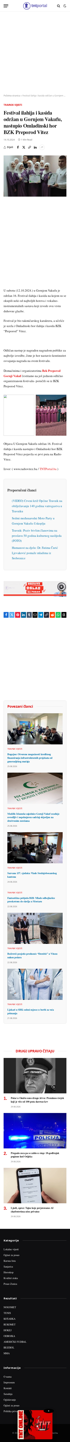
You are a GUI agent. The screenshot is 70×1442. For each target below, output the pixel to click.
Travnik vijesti (13, 104)
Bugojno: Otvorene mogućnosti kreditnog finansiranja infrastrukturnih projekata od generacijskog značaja (29, 757)
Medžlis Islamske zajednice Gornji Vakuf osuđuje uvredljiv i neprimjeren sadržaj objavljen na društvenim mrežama (33, 817)
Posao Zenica (10, 1283)
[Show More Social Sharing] (42, 147)
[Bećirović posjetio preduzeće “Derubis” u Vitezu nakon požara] (35, 928)
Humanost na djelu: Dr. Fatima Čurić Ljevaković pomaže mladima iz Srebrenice (35, 553)
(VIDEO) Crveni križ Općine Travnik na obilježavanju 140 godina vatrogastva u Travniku (37, 506)
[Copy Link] (29, 147)
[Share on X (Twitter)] (23, 147)
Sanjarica (8, 1266)
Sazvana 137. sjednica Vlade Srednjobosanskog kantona (32, 875)
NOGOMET (10, 1307)
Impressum (9, 1382)
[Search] (58, 6)
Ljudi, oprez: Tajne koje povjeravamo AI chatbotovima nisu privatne (32, 1209)
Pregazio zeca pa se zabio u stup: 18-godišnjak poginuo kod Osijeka (35, 1154)
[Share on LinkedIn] (35, 147)
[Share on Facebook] (18, 147)
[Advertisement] (35, 53)
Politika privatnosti (13, 1411)
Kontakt (8, 1388)
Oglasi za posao (11, 1255)
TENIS (7, 1313)
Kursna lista (10, 1260)
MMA (7, 1353)
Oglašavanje (10, 1399)
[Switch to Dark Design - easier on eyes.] (64, 6)
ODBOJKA (9, 1336)
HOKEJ (7, 1330)
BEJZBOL (9, 1347)
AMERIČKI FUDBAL (15, 1341)
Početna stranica (12, 95)
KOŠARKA (9, 1318)
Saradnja (8, 1394)
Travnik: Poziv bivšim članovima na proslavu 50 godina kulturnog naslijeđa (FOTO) (37, 535)
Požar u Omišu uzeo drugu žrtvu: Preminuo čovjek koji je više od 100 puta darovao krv (37, 1099)
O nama (7, 1376)
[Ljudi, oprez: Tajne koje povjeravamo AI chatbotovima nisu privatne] (35, 1185)
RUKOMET (10, 1324)
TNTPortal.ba (48, 469)
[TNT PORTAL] (35, 6)
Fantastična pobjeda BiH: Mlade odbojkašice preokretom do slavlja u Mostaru (31, 899)
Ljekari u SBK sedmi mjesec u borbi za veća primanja (30, 1011)
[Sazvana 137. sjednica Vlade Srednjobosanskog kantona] (35, 847)
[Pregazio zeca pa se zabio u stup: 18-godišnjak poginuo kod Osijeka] (35, 1130)
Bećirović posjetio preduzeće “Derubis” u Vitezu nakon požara (32, 955)
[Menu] (6, 6)
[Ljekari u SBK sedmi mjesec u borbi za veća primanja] (35, 984)
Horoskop (8, 1272)
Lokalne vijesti (11, 1249)
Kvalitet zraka (11, 1278)
